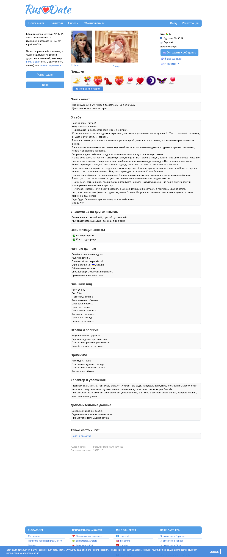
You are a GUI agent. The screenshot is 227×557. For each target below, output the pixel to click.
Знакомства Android (86, 540)
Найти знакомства (81, 436)
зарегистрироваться (50, 65)
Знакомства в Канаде (171, 540)
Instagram (125, 540)
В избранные (173, 58)
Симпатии (56, 23)
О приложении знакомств (89, 536)
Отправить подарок (89, 88)
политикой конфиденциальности (169, 549)
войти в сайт (33, 61)
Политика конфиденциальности (45, 540)
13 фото (75, 65)
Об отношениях (94, 23)
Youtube (124, 545)
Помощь (32, 545)
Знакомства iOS (84, 545)
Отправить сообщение (181, 52)
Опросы (73, 23)
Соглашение (34, 536)
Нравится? (171, 63)
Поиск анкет (36, 23)
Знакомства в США (170, 545)
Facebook (125, 536)
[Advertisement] (136, 10)
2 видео (117, 66)
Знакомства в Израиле (172, 536)
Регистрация (190, 23)
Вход (173, 23)
